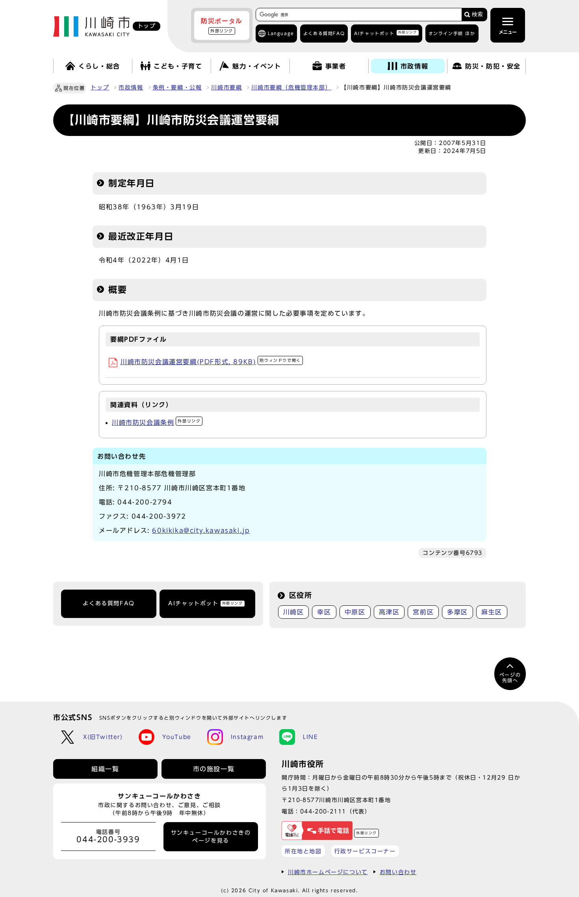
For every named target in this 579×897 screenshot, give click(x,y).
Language (281, 33)
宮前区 (423, 612)
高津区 (389, 612)
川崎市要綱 (226, 87)
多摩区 (457, 612)
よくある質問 (324, 33)
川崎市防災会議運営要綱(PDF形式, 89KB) (211, 362)
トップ (100, 87)
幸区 (324, 612)
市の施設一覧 (214, 769)
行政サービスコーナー (365, 851)
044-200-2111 (323, 811)
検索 (477, 14)
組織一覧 (105, 769)
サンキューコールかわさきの (211, 836)
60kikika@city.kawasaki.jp (201, 530)
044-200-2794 (144, 502)
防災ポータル (222, 25)
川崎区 (293, 612)
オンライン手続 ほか (452, 33)
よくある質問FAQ (108, 603)
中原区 (355, 612)
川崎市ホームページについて (328, 872)
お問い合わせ (398, 872)
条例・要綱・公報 (177, 87)
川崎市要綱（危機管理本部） (291, 87)
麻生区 (491, 612)
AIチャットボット (385, 33)
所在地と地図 (303, 851)
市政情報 (131, 87)
